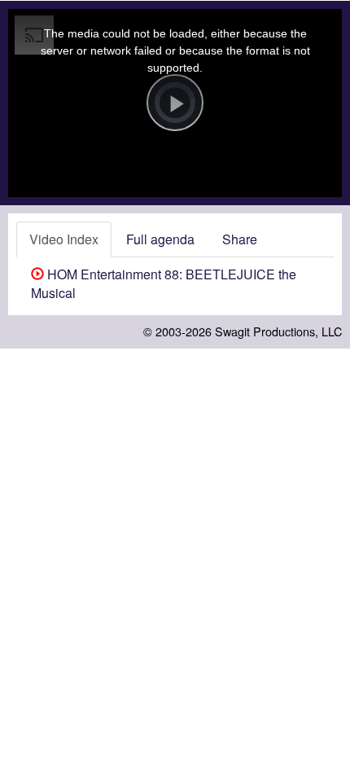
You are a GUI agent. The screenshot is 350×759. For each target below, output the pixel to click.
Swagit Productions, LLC (278, 331)
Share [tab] (239, 239)
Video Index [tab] (63, 239)
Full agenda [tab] (160, 239)
